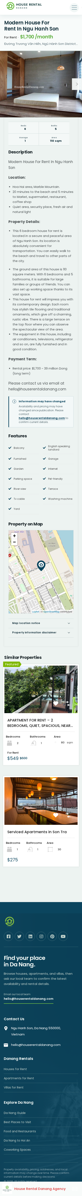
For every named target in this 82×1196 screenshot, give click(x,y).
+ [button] (14, 535)
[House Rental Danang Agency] (24, 8)
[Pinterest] (52, 936)
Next (77, 84)
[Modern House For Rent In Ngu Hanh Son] (41, 566)
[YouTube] (63, 936)
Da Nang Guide (15, 1113)
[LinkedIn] (30, 936)
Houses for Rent (15, 1069)
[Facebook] (8, 936)
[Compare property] (70, 705)
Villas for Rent (14, 1087)
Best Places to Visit (17, 1122)
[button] (74, 7)
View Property (41, 704)
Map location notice (26, 623)
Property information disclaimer (34, 632)
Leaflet (35, 611)
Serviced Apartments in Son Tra (37, 831)
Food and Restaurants (20, 1131)
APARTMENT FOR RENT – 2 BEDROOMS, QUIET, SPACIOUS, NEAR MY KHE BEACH (38, 723)
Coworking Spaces (17, 1150)
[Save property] (57, 705)
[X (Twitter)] (19, 936)
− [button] (14, 542)
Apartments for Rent (19, 1078)
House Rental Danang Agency (40, 1188)
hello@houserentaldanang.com (42, 418)
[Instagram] (41, 936)
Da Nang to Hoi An (17, 1140)
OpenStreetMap (51, 611)
